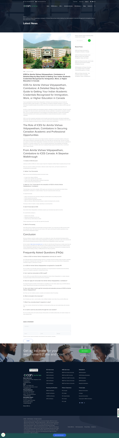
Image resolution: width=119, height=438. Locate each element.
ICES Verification (50, 380)
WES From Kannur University (68, 383)
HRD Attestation (82, 372)
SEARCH (95, 6)
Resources (81, 1)
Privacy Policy (87, 426)
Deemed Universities (83, 396)
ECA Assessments (79, 426)
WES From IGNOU (34, 432)
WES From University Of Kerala (42, 421)
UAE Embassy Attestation (84, 375)
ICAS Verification (50, 375)
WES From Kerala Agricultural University (44, 423)
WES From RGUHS (39, 429)
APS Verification (49, 398)
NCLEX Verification (50, 393)
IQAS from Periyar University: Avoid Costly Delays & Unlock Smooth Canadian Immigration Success (84, 63)
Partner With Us (26, 405)
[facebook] (80, 402)
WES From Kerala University (68, 372)
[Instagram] (95, 1)
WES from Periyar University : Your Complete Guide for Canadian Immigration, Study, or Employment (82, 75)
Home (24, 16)
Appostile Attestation (83, 383)
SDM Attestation (82, 380)
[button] (3, 435)
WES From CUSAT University (68, 378)
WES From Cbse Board (54, 426)
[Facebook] (91, 1)
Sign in (86, 1)
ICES (24, 71)
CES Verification (49, 383)
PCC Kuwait (64, 390)
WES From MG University (67, 375)
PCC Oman (64, 398)
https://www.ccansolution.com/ (36, 244)
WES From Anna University (49, 429)
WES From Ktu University (29, 422)
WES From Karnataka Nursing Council (48, 428)
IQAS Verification (50, 378)
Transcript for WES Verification (85, 398)
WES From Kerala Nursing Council (41, 426)
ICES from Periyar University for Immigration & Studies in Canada (82, 51)
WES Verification (49, 372)
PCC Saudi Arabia (66, 396)
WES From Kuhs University (29, 423)
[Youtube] (93, 1)
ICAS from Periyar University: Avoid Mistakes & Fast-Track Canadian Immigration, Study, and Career (82, 56)
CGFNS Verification (50, 396)
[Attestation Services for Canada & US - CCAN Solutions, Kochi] (30, 5)
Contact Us (93, 426)
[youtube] (82, 402)
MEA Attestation (82, 378)
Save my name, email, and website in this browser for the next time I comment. (40, 336)
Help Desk (75, 1)
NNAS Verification (50, 390)
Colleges (81, 393)
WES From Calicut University (68, 380)
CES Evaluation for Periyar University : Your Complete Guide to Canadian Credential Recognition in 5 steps (83, 69)
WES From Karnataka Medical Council (32, 428)
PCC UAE (64, 401)
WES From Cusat (53, 421)
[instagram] (84, 402)
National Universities (83, 390)
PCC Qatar (64, 393)
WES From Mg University (40, 422)
